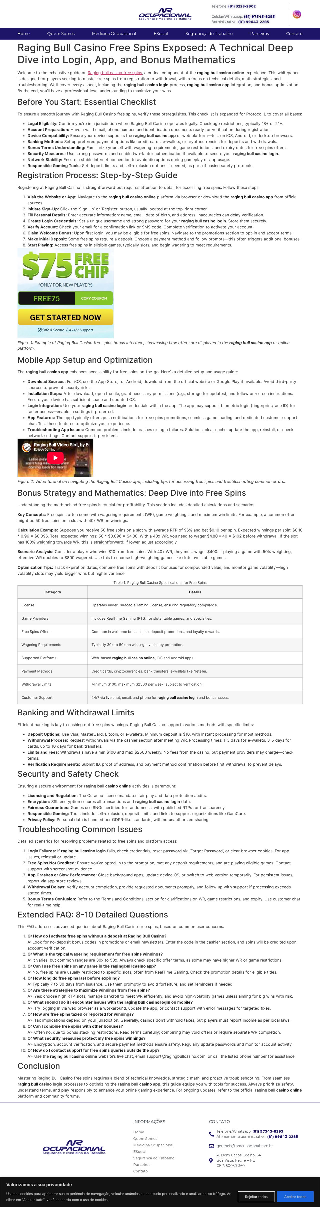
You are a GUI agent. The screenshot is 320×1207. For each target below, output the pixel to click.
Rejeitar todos (256, 1196)
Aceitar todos (295, 1196)
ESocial (161, 33)
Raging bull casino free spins (115, 72)
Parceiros (259, 33)
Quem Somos (60, 33)
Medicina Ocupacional (114, 33)
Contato (294, 33)
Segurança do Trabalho (209, 33)
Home (24, 33)
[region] (160, 1192)
